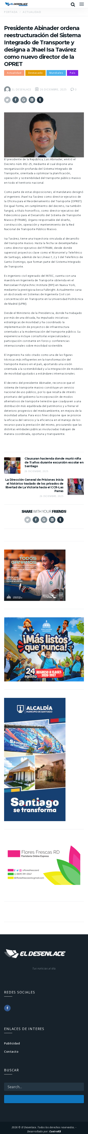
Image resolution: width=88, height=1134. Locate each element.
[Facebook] (7, 1008)
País (72, 73)
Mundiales (56, 73)
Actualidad (14, 73)
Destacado (35, 73)
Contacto (11, 1051)
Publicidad (12, 1043)
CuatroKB (55, 1131)
